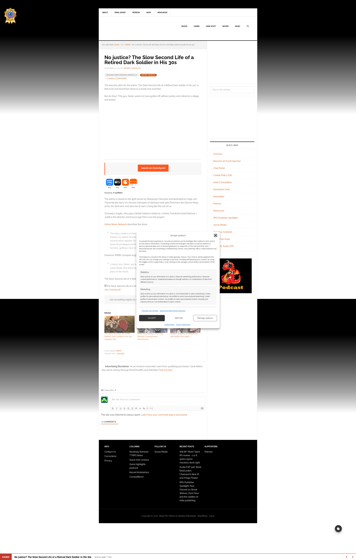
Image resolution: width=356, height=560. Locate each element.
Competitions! (136, 476)
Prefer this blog (148, 75)
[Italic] (117, 408)
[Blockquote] (136, 408)
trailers (120, 354)
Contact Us (110, 451)
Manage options (205, 318)
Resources (218, 210)
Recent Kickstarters (139, 472)
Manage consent (338, 528)
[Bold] (113, 408)
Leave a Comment (116, 78)
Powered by (108, 193)
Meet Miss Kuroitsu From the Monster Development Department (150, 336)
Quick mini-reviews (139, 460)
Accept (152, 318)
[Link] (144, 408)
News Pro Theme (167, 516)
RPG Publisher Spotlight (225, 217)
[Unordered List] (132, 408)
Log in (212, 516)
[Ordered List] (128, 408)
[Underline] (121, 408)
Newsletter (218, 196)
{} (148, 408)
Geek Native (122, 28)
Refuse (179, 318)
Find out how (165, 370)
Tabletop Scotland (222, 232)
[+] (151, 408)
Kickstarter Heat (221, 189)
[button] (215, 235)
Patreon (217, 203)
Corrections (110, 456)
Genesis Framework (187, 516)
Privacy (108, 460)
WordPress (202, 516)
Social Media (219, 225)
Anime (118, 351)
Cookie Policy (169, 324)
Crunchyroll (114, 289)
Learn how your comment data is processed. (164, 414)
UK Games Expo (221, 239)
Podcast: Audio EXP (223, 246)
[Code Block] (140, 408)
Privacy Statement (183, 324)
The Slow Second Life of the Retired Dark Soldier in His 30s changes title (118, 336)
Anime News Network (115, 224)
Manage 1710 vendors (150, 311)
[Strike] (124, 408)
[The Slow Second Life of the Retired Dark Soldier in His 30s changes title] (119, 324)
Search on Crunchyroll (153, 168)
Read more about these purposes (172, 311)
